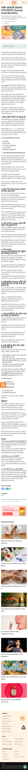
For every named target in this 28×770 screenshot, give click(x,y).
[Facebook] (2, 489)
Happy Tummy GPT (7, 721)
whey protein (14, 129)
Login (3, 751)
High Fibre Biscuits (6, 731)
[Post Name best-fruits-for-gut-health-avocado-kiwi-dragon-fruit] (14, 690)
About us (17, 751)
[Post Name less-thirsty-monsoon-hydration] (14, 532)
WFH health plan (19, 744)
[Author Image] (2, 22)
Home (2, 501)
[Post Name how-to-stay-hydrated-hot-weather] (14, 645)
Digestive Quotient (6, 716)
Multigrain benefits (7, 744)
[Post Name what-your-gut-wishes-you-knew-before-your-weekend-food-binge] (14, 668)
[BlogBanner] (14, 511)
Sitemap (17, 754)
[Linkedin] (7, 489)
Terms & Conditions (19, 756)
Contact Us (5, 754)
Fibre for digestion (19, 739)
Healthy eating (18, 741)
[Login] (26, 2)
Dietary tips (5, 739)
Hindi (17, 501)
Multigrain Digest (10, 501)
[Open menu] (2, 2)
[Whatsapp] (10, 489)
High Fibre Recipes (6, 726)
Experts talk (5, 723)
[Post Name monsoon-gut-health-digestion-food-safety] (14, 600)
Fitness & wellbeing (7, 741)
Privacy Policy (5, 759)
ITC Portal (4, 756)
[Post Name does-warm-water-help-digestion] (14, 622)
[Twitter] (5, 489)
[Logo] (22, 718)
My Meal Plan (5, 718)
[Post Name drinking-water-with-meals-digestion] (14, 577)
